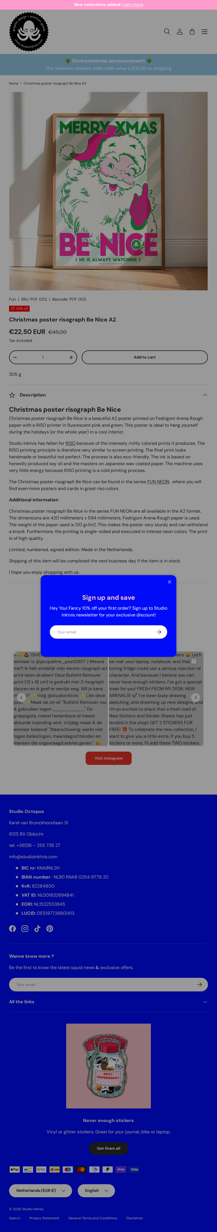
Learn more (132, 4)
